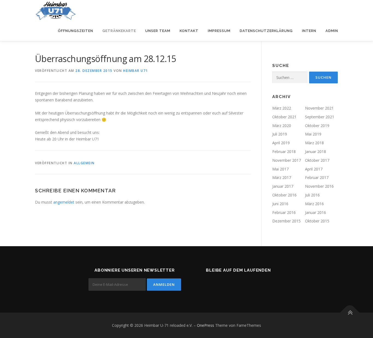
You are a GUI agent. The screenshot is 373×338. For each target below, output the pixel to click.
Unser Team (157, 31)
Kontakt (189, 31)
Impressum (219, 31)
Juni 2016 (280, 203)
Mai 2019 (313, 134)
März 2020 (281, 125)
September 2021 (319, 116)
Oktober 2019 (317, 125)
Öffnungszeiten (75, 31)
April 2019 (281, 142)
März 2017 (281, 177)
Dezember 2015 (286, 221)
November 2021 (319, 108)
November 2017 (286, 160)
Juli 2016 (312, 195)
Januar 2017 (282, 186)
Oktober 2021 (284, 116)
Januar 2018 (315, 151)
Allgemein (84, 163)
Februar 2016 (284, 212)
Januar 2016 (315, 212)
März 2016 (314, 203)
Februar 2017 (316, 177)
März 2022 (281, 108)
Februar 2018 (284, 151)
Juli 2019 (279, 134)
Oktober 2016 (284, 195)
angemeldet (63, 202)
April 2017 (313, 169)
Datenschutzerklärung (266, 31)
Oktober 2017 (317, 160)
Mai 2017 (280, 169)
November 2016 (319, 186)
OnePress (205, 325)
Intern (309, 31)
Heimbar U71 (135, 70)
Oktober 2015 (317, 221)
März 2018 (314, 142)
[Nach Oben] (350, 312)
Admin (331, 31)
